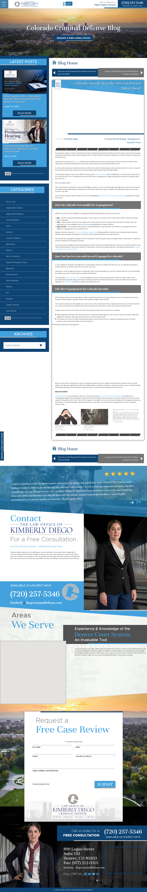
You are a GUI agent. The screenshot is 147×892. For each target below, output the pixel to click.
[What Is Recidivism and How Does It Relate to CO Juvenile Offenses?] (68, 417)
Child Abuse (11, 311)
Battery (9, 250)
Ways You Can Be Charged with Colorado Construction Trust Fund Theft (77, 72)
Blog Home (68, 63)
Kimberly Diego (71, 139)
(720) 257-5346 (132, 3)
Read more (24, 113)
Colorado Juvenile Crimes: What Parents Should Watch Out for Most (96, 426)
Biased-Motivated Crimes (16, 262)
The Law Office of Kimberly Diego (110, 396)
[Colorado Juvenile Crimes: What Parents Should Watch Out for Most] (97, 417)
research (76, 161)
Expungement (134, 139)
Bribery (9, 287)
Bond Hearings (12, 281)
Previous (7, 490)
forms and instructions (72, 278)
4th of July (10, 202)
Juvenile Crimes (134, 142)
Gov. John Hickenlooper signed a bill (85, 232)
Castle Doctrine (12, 305)
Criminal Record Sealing (115, 139)
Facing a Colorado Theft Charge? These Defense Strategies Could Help (121, 72)
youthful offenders (100, 174)
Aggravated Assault (14, 208)
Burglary (9, 299)
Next (139, 488)
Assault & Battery (13, 238)
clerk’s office (68, 282)
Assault (9, 232)
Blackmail (10, 268)
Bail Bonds (10, 244)
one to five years (86, 224)
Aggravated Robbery (15, 214)
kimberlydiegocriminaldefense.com (36, 603)
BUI (7, 293)
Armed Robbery (13, 220)
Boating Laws (11, 274)
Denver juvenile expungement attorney (111, 196)
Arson (8, 226)
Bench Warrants (13, 256)
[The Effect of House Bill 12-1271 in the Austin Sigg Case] (127, 416)
